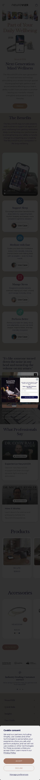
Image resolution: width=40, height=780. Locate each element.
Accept (19, 761)
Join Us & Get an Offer (29, 397)
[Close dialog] (37, 379)
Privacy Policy (10, 753)
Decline (19, 768)
